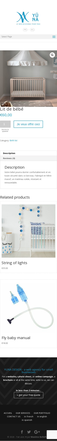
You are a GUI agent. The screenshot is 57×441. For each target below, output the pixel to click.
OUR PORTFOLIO (42, 413)
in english (42, 416)
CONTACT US (13, 416)
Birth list (13, 140)
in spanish (27, 420)
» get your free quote (28, 395)
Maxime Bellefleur (40, 437)
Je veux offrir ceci (28, 124)
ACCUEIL (8, 413)
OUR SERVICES (23, 413)
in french (28, 416)
